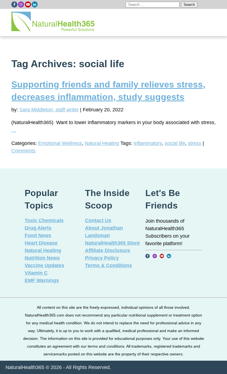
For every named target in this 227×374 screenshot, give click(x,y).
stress (194, 143)
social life (175, 143)
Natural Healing (102, 143)
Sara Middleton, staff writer (49, 109)
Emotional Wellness (60, 143)
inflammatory (148, 143)
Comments (23, 151)
